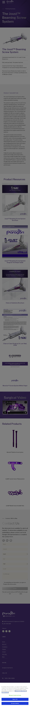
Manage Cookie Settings (15, 695)
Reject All (15, 699)
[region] (15, 694)
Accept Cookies (15, 703)
